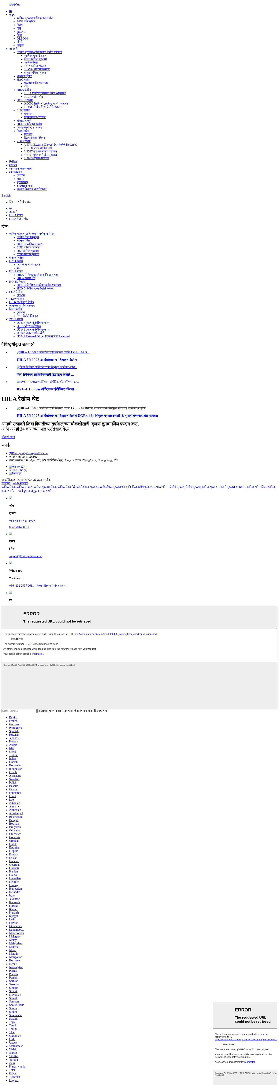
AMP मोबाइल (20, 483)
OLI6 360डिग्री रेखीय (29, 124)
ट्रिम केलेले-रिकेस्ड (35, 117)
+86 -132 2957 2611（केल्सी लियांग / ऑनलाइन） (37, 585)
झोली (19, 42)
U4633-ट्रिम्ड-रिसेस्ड (36, 158)
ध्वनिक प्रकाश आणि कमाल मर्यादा (35, 18)
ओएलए (20, 45)
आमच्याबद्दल (15, 172)
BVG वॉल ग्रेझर (26, 21)
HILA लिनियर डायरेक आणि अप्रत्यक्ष (45, 93)
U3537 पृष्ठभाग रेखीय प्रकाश (40, 151)
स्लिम (20, 24)
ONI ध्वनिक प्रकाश (35, 72)
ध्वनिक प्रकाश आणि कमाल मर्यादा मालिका (39, 52)
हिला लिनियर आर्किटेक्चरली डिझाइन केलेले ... (45, 375)
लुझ (19, 28)
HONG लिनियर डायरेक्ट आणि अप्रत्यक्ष (46, 103)
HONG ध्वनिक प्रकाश (37, 69)
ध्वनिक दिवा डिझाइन (35, 55)
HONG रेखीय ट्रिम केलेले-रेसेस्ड (42, 107)
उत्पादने (13, 48)
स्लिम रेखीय (23, 130)
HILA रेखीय (24, 89)
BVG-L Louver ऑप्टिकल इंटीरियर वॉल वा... (47, 389)
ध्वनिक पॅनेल (31, 62)
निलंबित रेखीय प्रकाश (140, 487)
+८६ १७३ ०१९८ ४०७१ (22, 520)
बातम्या (20, 178)
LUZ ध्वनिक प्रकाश (35, 65)
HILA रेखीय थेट (33, 96)
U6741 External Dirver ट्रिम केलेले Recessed (50, 144)
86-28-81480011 (19, 527)
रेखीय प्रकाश (193, 487)
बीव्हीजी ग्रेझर (24, 76)
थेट (26, 86)
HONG (21, 31)
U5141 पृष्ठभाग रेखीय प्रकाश (40, 154)
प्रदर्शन (21, 175)
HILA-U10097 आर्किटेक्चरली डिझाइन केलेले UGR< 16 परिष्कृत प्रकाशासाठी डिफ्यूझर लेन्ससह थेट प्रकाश (87, 416)
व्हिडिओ (13, 161)
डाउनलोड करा (25, 185)
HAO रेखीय (23, 79)
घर (10, 11)
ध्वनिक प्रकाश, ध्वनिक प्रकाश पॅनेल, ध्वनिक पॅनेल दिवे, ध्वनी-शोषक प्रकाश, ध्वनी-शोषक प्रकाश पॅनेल (72, 487)
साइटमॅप (6, 483)
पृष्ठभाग (28, 113)
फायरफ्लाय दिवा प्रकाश (30, 127)
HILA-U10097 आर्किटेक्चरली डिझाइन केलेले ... (48, 360)
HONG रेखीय (25, 100)
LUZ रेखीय (23, 110)
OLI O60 (22, 38)
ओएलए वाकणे (24, 120)
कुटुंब (12, 14)
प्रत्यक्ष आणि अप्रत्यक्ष (36, 83)
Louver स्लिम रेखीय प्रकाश (169, 487)
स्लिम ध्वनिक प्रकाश (35, 59)
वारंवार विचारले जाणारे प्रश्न (32, 189)
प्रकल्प (13, 165)
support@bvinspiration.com (25, 556)
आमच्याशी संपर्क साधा (20, 168)
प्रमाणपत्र (22, 182)
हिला (19, 35)
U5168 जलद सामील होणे (38, 148)
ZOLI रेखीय (24, 141)
